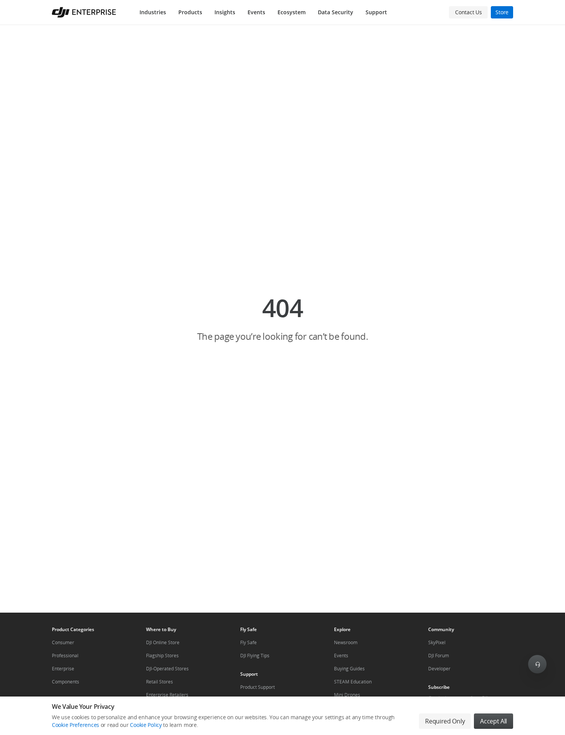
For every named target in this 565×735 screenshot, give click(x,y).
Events (256, 12)
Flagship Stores (162, 655)
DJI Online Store (162, 642)
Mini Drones (347, 695)
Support (376, 12)
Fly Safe (248, 642)
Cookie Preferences (75, 724)
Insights (224, 12)
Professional (65, 655)
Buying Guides (349, 668)
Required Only (445, 721)
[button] (282, 319)
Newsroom (345, 642)
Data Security (335, 12)
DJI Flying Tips (254, 655)
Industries (153, 12)
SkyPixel (436, 642)
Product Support (257, 687)
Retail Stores (159, 681)
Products (190, 12)
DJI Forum (438, 655)
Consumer (63, 642)
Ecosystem (292, 12)
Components (65, 681)
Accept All (493, 721)
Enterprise (63, 668)
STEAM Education (353, 681)
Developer (439, 668)
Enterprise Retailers (167, 695)
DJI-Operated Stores (167, 668)
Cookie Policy (145, 724)
